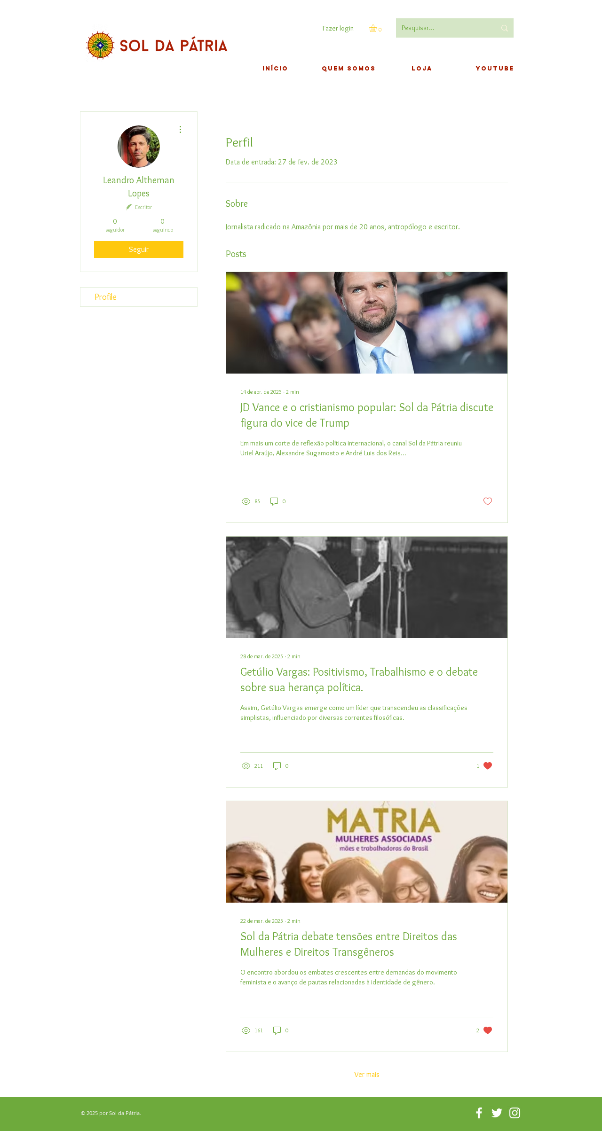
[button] (377, 28)
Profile (106, 297)
